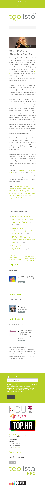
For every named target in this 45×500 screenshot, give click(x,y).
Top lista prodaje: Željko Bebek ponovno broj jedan (15, 257)
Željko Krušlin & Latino (16, 198)
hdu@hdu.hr (16, 447)
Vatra (29, 195)
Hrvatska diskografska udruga (25, 191)
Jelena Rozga (13, 193)
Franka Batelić (21, 188)
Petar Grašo (24, 195)
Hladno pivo (30, 188)
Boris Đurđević (17, 186)
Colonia (25, 186)
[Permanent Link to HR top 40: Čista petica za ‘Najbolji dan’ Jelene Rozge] (22, 42)
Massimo (21, 193)
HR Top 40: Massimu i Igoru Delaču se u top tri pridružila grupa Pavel (23, 239)
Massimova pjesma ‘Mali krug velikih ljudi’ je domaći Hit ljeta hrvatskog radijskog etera (22, 219)
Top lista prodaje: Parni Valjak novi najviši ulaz (30, 258)
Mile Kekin (28, 193)
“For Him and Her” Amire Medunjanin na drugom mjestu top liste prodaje (23, 231)
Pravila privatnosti (15, 452)
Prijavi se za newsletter (13, 377)
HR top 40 (12, 191)
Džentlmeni (12, 188)
